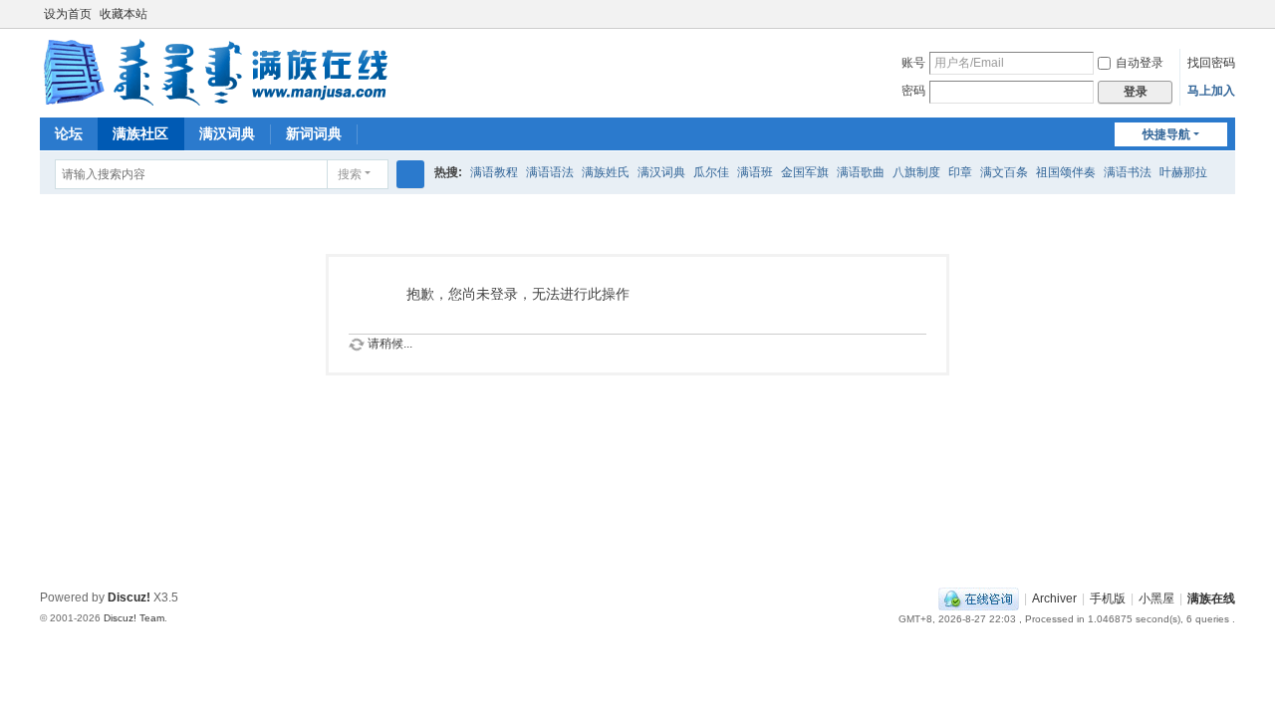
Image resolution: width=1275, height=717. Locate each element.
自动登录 (1139, 63)
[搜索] (410, 174)
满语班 (755, 172)
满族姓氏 (606, 172)
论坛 (69, 133)
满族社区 (140, 133)
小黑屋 (1156, 598)
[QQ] (978, 598)
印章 (960, 172)
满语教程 (494, 172)
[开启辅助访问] (1207, 14)
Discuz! (129, 597)
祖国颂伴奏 (1066, 172)
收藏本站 (123, 14)
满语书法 (1127, 172)
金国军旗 (805, 172)
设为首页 (68, 14)
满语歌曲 (861, 172)
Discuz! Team (134, 617)
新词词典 (314, 133)
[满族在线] (214, 72)
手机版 (1108, 598)
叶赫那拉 (1183, 172)
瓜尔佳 (711, 172)
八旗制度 (916, 172)
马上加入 (1211, 91)
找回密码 (1211, 63)
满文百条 (1004, 172)
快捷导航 (1166, 134)
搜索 (350, 174)
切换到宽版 (1226, 22)
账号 (913, 63)
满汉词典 (227, 133)
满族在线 (1211, 598)
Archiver (1054, 598)
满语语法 (550, 172)
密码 (913, 91)
